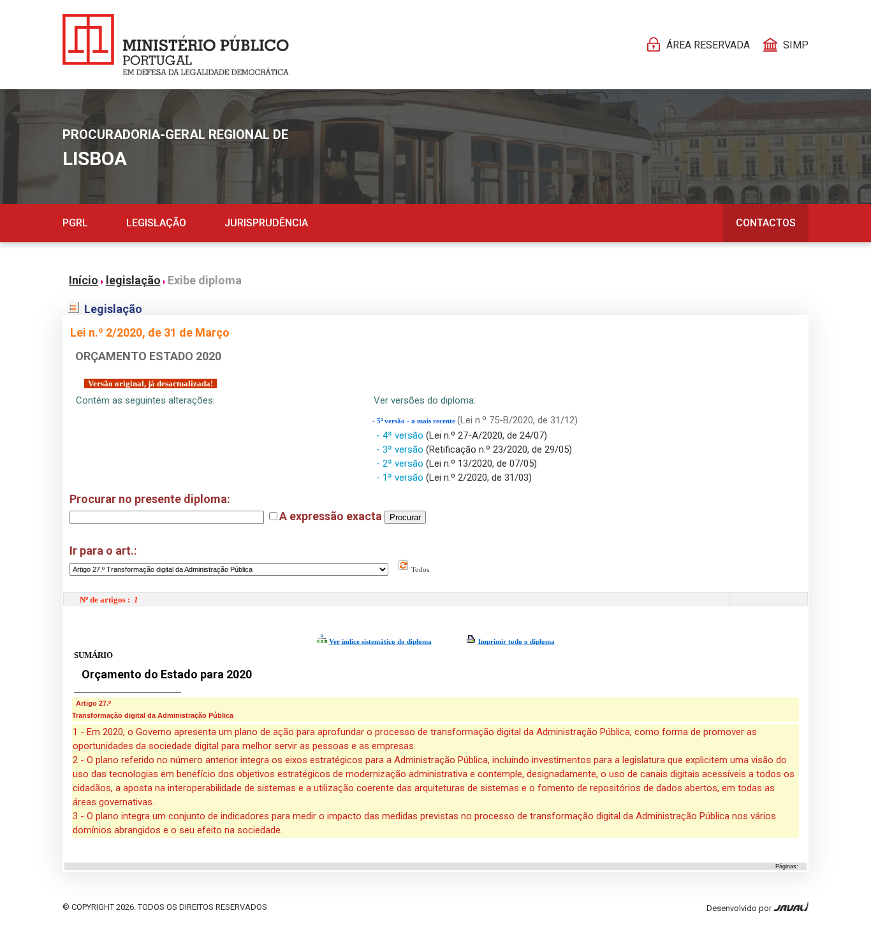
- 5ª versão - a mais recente (414, 421)
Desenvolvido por (739, 908)
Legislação (156, 223)
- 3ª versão (401, 449)
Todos (419, 569)
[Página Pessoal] (175, 44)
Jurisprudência (266, 223)
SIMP (796, 45)
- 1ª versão (401, 477)
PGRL (75, 223)
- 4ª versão (401, 435)
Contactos (766, 223)
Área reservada (708, 45)
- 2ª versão (401, 463)
